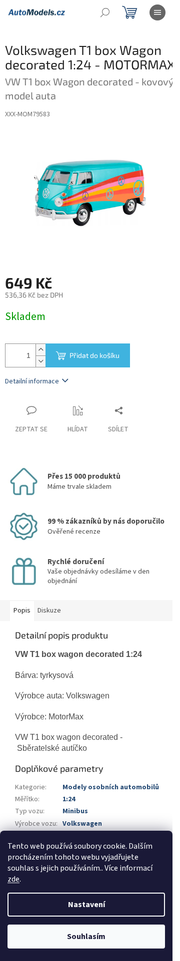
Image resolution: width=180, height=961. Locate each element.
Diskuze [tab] (49, 611)
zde (14, 879)
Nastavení (86, 904)
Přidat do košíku (95, 355)
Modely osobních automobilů (110, 787)
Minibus (75, 811)
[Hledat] (105, 12)
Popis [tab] (22, 611)
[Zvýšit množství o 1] (41, 349)
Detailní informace (32, 381)
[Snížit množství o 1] (41, 361)
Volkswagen (82, 824)
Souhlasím (86, 936)
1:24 (68, 799)
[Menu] (158, 12)
